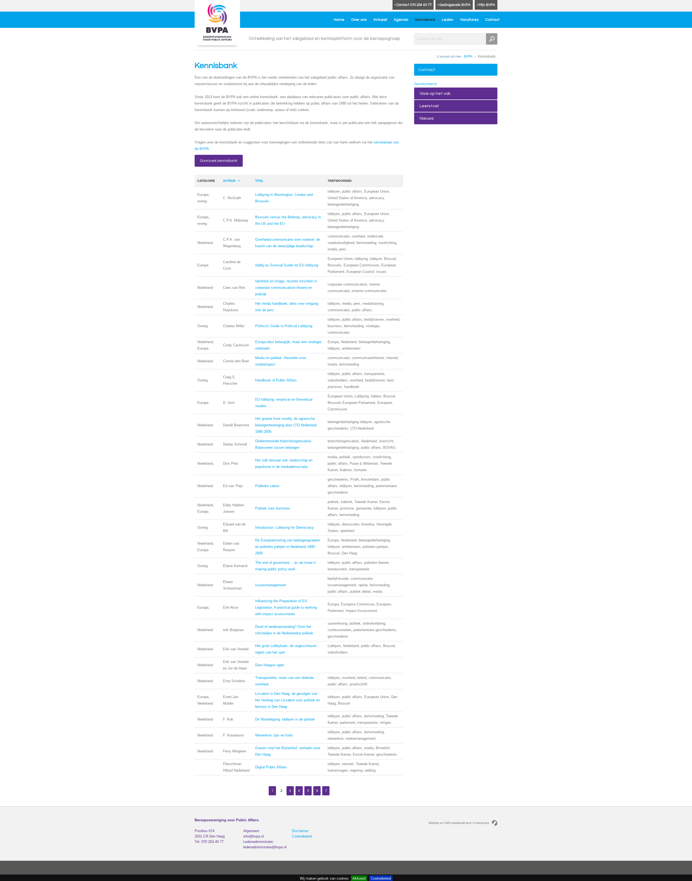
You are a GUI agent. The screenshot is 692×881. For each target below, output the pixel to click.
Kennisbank (425, 20)
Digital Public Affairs (271, 767)
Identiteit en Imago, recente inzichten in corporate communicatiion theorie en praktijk (286, 287)
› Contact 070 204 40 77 (413, 5)
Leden (447, 20)
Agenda (401, 20)
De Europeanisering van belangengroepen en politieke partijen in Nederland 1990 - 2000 (287, 546)
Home (339, 20)
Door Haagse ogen (269, 665)
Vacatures (469, 20)
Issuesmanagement (270, 585)
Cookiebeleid (302, 836)
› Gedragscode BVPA (454, 5)
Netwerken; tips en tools (274, 735)
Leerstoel (429, 106)
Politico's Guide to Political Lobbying (283, 326)
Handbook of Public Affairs (276, 380)
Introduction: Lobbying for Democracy (284, 527)
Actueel (380, 20)
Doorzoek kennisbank (218, 161)
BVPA (468, 56)
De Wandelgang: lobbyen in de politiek (285, 719)
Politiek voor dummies (272, 508)
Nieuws (427, 118)
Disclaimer (300, 831)
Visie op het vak (435, 93)
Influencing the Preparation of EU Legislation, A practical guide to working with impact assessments (286, 607)
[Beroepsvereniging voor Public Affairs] (217, 22)
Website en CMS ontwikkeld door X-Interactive (458, 823)
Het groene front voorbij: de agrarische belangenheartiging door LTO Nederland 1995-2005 (286, 425)
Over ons (359, 20)
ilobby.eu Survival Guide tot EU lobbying (286, 265)
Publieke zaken (267, 486)
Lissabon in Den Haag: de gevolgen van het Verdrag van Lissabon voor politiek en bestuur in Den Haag (287, 700)
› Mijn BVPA (486, 5)
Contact (492, 20)
